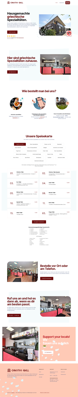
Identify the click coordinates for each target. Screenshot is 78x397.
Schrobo (13, 392)
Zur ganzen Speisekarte (39, 221)
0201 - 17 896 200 (53, 375)
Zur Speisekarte (12, 71)
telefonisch (42, 116)
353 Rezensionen (20, 37)
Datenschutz (63, 374)
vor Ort (40, 118)
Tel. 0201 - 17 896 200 (14, 315)
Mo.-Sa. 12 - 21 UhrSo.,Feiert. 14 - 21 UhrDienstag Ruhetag (54, 380)
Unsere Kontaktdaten (46, 278)
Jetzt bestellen (12, 32)
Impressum (63, 371)
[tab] (20, 144)
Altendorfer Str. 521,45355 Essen (54, 372)
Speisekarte (62, 2)
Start (57, 2)
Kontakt (67, 2)
